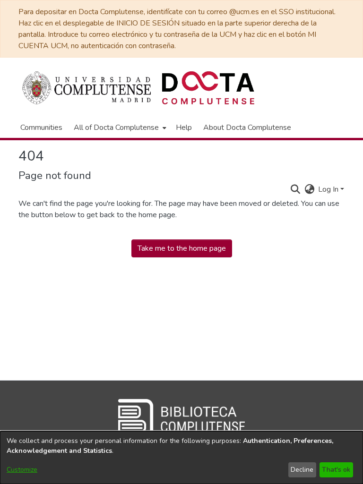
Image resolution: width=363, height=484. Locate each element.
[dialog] (181, 457)
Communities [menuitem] (41, 127)
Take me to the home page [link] (182, 248)
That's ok (336, 469)
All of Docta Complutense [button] (116, 127)
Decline (302, 469)
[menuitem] (119, 127)
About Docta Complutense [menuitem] (247, 127)
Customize (22, 469)
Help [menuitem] (184, 127)
